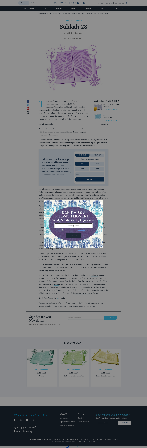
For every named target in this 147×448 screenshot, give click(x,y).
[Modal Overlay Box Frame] (73, 224)
